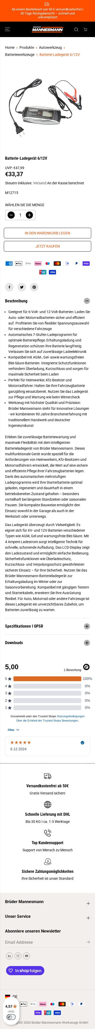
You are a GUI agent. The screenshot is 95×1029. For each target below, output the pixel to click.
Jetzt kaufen (47, 246)
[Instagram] (18, 956)
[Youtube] (26, 956)
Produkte (27, 47)
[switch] (11, 1017)
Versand (39, 183)
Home (9, 47)
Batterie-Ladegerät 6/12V (60, 55)
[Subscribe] (88, 943)
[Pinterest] (34, 287)
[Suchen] (76, 29)
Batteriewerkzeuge (19, 55)
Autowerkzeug (50, 47)
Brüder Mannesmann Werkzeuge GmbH (59, 1022)
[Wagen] (85, 29)
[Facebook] (9, 287)
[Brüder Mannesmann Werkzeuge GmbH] (47, 29)
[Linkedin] (9, 956)
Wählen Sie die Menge (24, 205)
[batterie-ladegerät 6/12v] (43, 108)
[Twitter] (21, 287)
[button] (8, 29)
